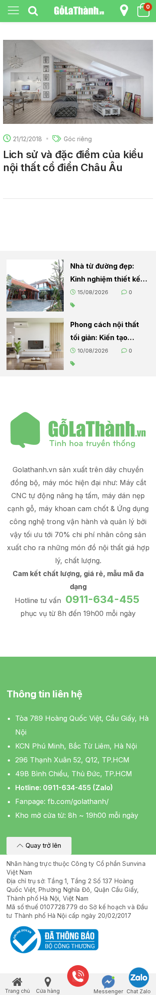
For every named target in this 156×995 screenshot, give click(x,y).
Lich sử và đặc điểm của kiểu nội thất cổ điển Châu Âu (73, 161)
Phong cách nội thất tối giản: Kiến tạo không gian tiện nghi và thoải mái (105, 332)
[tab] (33, 11)
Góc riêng (78, 139)
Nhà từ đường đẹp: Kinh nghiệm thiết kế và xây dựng (105, 273)
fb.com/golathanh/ (78, 801)
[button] (39, 846)
